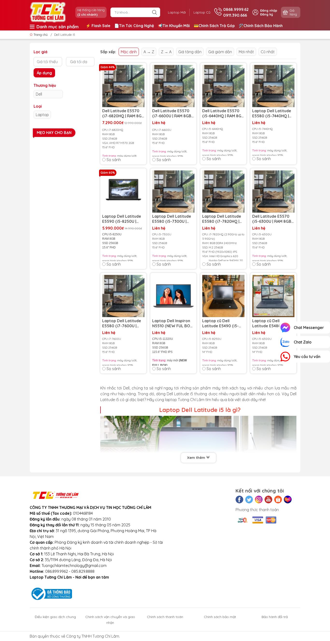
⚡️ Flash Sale (98, 25)
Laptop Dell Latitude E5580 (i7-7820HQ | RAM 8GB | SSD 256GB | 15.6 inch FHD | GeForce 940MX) (222, 219)
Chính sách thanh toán (165, 617)
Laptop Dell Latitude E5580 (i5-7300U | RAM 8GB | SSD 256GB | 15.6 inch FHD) (172, 219)
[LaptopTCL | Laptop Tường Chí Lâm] (48, 11)
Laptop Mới (177, 12)
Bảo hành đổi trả (275, 617)
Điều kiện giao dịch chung (55, 617)
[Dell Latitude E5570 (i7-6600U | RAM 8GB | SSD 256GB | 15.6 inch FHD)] (173, 86)
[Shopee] (278, 499)
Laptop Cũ (202, 12)
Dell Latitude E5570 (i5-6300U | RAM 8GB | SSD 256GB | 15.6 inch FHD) (272, 219)
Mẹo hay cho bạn (54, 132)
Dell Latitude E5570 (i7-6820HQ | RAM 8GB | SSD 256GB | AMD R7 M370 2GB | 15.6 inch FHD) (123, 113)
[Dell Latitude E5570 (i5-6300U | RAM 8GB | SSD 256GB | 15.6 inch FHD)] (273, 191)
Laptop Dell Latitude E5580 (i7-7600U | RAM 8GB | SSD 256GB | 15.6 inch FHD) (122, 323)
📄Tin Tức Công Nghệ (134, 25)
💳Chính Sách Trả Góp (214, 25)
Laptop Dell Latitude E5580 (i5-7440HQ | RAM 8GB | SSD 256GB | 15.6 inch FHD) (272, 113)
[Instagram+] (259, 499)
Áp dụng (44, 72)
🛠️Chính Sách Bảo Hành (261, 25)
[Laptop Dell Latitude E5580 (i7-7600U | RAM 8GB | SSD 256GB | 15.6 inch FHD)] (123, 296)
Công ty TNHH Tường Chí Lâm (92, 636)
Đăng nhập (268, 10)
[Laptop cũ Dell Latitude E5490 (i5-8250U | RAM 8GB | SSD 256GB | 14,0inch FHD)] (223, 296)
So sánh (114, 159)
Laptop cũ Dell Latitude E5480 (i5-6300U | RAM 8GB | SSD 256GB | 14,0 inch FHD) (272, 323)
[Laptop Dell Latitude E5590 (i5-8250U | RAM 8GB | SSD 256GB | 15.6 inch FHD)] (123, 191)
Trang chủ (41, 35)
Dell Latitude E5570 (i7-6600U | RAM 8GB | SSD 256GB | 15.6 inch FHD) (172, 113)
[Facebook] (239, 499)
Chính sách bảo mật (220, 617)
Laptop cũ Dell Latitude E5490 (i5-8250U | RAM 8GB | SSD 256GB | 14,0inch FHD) (221, 323)
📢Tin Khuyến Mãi (174, 25)
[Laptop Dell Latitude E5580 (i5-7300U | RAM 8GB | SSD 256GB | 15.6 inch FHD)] (173, 191)
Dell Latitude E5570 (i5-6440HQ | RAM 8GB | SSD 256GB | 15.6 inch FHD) (223, 113)
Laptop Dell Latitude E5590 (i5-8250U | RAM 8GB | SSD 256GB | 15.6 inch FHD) (122, 219)
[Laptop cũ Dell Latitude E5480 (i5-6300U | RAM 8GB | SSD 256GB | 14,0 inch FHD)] (273, 296)
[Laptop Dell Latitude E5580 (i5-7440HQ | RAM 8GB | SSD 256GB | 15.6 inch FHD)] (273, 86)
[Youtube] (268, 499)
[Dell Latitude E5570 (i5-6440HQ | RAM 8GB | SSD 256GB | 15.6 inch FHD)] (223, 86)
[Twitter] (249, 499)
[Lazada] (288, 499)
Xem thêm (196, 457)
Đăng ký (266, 14)
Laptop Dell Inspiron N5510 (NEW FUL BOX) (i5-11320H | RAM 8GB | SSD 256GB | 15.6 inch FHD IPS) (173, 323)
